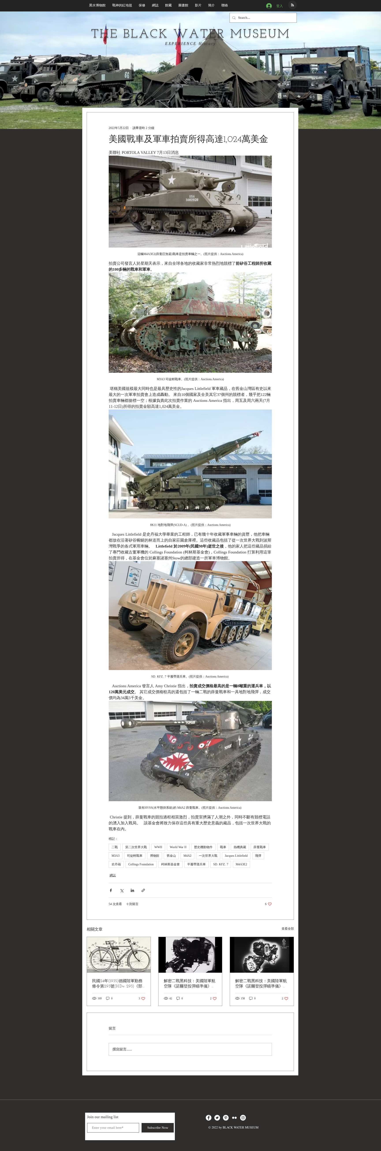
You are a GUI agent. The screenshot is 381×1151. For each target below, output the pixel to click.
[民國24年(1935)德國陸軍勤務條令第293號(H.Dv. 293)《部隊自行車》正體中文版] (119, 955)
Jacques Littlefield (236, 855)
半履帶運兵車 (196, 864)
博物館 (154, 855)
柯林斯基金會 (170, 864)
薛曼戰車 (260, 847)
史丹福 (116, 864)
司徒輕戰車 (134, 855)
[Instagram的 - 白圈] (243, 1118)
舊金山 (171, 855)
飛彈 (258, 855)
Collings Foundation (141, 864)
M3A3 (116, 855)
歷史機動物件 (203, 847)
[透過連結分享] (143, 890)
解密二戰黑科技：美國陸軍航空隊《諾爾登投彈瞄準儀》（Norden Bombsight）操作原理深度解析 (261, 984)
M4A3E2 (241, 864)
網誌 (113, 875)
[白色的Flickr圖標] (234, 1118)
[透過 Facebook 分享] (111, 890)
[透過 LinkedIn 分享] (132, 890)
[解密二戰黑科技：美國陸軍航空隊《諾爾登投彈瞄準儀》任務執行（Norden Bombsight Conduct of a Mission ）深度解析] (190, 955)
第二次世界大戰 (136, 847)
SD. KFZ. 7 (220, 864)
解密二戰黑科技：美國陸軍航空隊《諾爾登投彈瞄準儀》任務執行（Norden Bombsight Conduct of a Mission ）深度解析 (190, 984)
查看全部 (288, 928)
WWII (158, 847)
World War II (178, 847)
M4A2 (187, 855)
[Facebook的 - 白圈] (208, 1118)
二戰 (115, 847)
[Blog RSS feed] (292, 5)
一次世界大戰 (208, 855)
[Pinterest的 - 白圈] (226, 1118)
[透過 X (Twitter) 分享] (122, 890)
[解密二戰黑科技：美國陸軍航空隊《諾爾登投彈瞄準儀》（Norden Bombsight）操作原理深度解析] (262, 955)
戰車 (223, 847)
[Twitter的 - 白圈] (217, 1118)
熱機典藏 (240, 847)
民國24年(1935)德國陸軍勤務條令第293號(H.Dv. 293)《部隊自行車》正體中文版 (117, 984)
